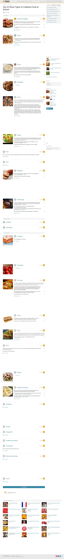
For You (30, 1)
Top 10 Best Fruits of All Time (14, 509)
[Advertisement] (24, 55)
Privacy (14, 555)
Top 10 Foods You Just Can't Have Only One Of (14, 528)
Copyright (17, 555)
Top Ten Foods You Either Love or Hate (53, 534)
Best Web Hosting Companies (52, 22)
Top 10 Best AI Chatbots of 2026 (52, 9)
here (50, 149)
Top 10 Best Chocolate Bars (53, 509)
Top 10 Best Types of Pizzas (33, 533)
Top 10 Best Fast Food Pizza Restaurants (33, 528)
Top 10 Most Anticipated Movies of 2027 (53, 11)
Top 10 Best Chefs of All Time (33, 521)
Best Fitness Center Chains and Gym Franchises (53, 16)
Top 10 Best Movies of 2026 (51, 7)
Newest (22, 1)
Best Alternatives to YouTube (51, 20)
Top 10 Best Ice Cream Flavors (53, 503)
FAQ (19, 555)
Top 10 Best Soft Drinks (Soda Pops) (53, 522)
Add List (26, 1)
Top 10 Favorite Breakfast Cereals (33, 510)
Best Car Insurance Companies (52, 13)
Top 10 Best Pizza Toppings (14, 515)
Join (44, 1)
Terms (11, 555)
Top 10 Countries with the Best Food (34, 504)
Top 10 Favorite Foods (13, 503)
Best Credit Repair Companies (52, 18)
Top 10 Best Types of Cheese (33, 515)
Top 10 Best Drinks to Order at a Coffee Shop (15, 534)
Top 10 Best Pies (12, 521)
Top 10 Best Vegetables (52, 515)
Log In (41, 1)
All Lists (18, 1)
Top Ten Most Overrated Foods (53, 527)
